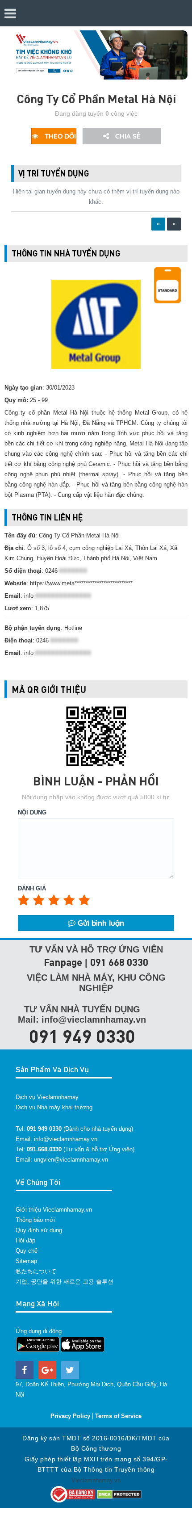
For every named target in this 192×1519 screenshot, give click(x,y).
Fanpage (63, 962)
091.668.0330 (44, 1149)
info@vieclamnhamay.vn (65, 1139)
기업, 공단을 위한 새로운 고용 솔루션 (64, 1281)
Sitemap (26, 1261)
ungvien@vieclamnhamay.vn (71, 1159)
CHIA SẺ (127, 136)
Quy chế (27, 1250)
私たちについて (36, 1271)
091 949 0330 (82, 1035)
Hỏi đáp (25, 1240)
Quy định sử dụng (39, 1230)
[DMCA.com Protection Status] (119, 1493)
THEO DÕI (59, 136)
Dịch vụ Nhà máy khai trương (54, 1107)
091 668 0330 (119, 962)
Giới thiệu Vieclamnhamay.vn (54, 1209)
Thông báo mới (35, 1220)
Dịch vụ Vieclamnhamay (47, 1097)
